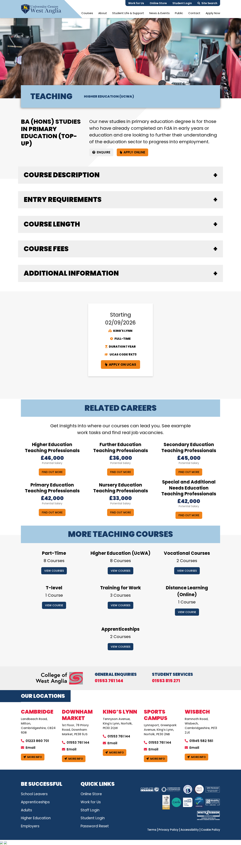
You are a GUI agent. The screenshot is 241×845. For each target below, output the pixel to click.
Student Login (182, 3)
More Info (34, 757)
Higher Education (36, 818)
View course (54, 605)
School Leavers (34, 793)
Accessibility (190, 829)
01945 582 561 (201, 740)
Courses (87, 13)
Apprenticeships (35, 802)
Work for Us (136, 3)
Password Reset (95, 826)
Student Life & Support (128, 13)
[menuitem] (87, 13)
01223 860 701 (37, 740)
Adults (26, 810)
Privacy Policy (168, 829)
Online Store (158, 3)
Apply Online (134, 152)
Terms (151, 829)
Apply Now (213, 13)
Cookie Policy (210, 829)
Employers (30, 826)
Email (30, 747)
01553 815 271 (166, 680)
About (102, 13)
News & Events (159, 13)
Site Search (209, 3)
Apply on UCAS (122, 364)
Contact (194, 13)
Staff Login (90, 810)
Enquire (103, 152)
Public (179, 13)
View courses (54, 571)
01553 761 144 (109, 680)
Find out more (52, 472)
